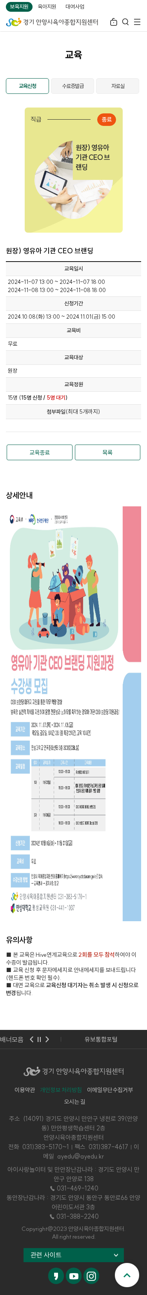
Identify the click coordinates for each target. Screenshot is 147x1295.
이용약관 (25, 1090)
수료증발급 (72, 86)
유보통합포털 (101, 1039)
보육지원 (19, 6)
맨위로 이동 (127, 1275)
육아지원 (47, 6)
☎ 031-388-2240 (74, 1216)
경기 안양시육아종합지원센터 (52, 21)
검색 (125, 23)
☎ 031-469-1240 (73, 1188)
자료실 (117, 86)
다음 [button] (47, 1039)
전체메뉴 (137, 23)
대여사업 (74, 6)
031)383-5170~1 (45, 1147)
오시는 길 (74, 1101)
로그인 (114, 23)
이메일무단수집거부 (110, 1090)
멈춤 (39, 1039)
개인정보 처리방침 (61, 1090)
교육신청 (27, 86)
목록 (107, 452)
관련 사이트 (46, 1255)
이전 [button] (31, 1039)
